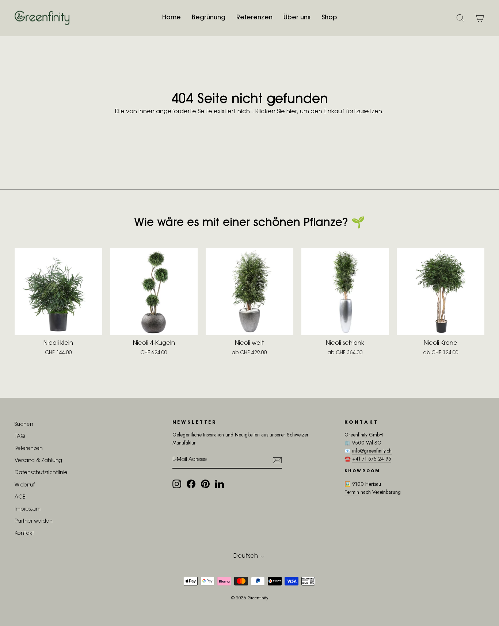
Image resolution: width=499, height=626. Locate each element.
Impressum (28, 509)
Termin (351, 492)
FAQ (20, 436)
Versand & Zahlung (38, 460)
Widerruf (25, 485)
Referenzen (254, 18)
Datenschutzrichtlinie (41, 473)
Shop (329, 18)
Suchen (24, 424)
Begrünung (208, 18)
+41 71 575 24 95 (371, 458)
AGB (20, 497)
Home (171, 18)
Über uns (297, 18)
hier (291, 112)
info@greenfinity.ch (372, 450)
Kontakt (24, 533)
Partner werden (34, 521)
